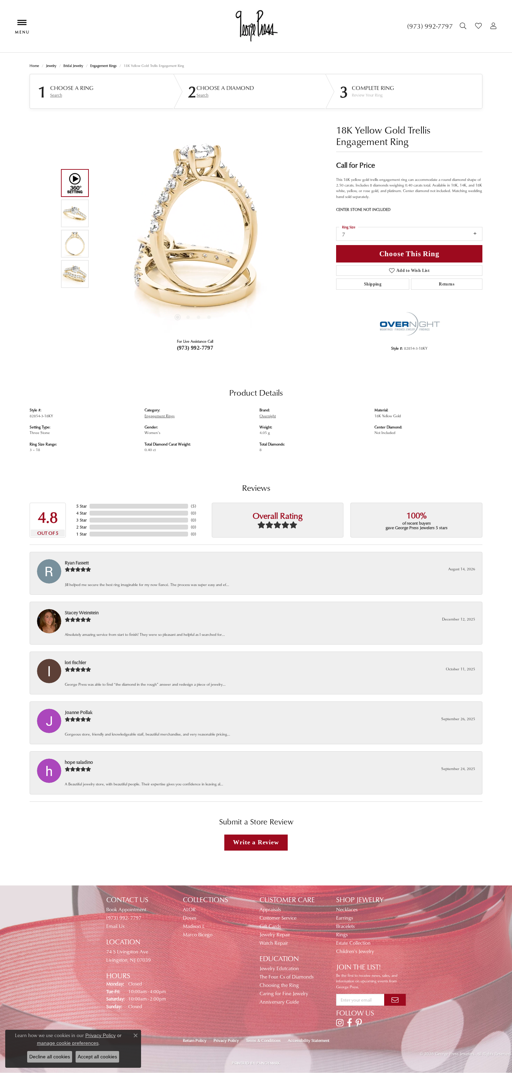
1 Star (81, 534)
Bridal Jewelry (73, 65)
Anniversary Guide (279, 1001)
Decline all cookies (49, 1056)
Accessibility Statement (308, 1040)
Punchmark (268, 1062)
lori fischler (75, 662)
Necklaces (346, 909)
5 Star (81, 506)
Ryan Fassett (77, 562)
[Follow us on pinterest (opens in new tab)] (359, 1023)
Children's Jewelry (355, 951)
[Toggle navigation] (22, 26)
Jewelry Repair (274, 934)
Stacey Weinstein (82, 612)
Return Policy (195, 1040)
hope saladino (79, 762)
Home (34, 65)
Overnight (267, 415)
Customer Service (277, 917)
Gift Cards (270, 926)
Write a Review (256, 842)
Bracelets (345, 926)
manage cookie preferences (68, 1043)
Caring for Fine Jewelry (283, 993)
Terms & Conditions (263, 1040)
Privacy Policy (226, 1040)
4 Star (81, 513)
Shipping (372, 284)
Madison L (194, 926)
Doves (189, 917)
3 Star (81, 520)
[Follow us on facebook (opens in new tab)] (349, 1023)
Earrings (344, 917)
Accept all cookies (97, 1056)
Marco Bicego (197, 934)
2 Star (81, 527)
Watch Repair (273, 942)
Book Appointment (126, 909)
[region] (193, 228)
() (193, 506)
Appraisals (270, 909)
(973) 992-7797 (195, 348)
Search (56, 95)
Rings (342, 934)
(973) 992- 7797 (123, 917)
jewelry (51, 65)
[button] (464, 26)
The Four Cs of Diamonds (286, 976)
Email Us (115, 926)
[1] (395, 1000)
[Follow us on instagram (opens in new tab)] (339, 1023)
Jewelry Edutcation (279, 968)
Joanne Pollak (79, 712)
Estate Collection (353, 942)
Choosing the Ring (279, 985)
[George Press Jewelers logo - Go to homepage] (256, 26)
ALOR (189, 909)
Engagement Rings (103, 65)
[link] (430, 26)
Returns (447, 284)
